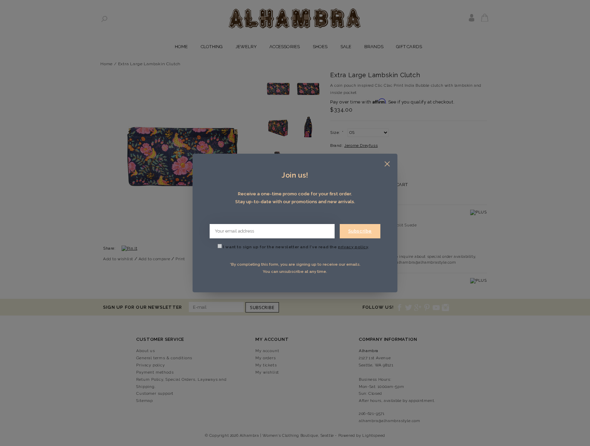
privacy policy (353, 247)
